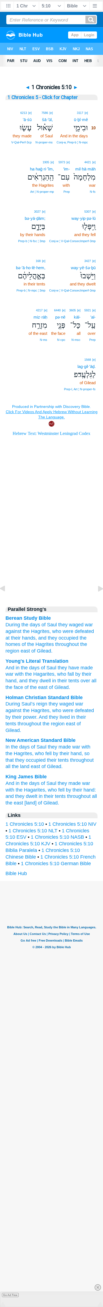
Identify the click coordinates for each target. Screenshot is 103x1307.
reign (41, 704)
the (26, 710)
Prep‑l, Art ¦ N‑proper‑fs (80, 389)
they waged (70, 624)
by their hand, (68, 753)
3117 (80, 112)
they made (59, 747)
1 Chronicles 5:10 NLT (33, 830)
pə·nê (60, 317)
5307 (87, 211)
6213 (23, 112)
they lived (59, 717)
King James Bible (26, 776)
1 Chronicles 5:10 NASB (57, 837)
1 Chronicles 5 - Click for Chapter (43, 97)
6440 (57, 310)
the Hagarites (39, 674)
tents (10, 723)
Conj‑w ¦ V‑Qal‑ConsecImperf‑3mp (72, 241)
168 (38, 261)
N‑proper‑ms (44, 142)
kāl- (77, 317)
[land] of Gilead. (41, 803)
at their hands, (21, 638)
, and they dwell (33, 680)
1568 (87, 359)
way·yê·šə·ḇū (83, 267)
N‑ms (43, 339)
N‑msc (75, 339)
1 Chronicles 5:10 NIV (72, 824)
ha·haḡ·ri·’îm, (42, 169)
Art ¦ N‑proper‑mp (42, 191)
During (12, 704)
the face (14, 687)
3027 (37, 211)
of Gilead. (41, 651)
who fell (43, 753)
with (18, 674)
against (13, 631)
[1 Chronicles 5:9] (7, 601)
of (79, 723)
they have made (74, 667)
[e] (86, 112)
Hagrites (40, 710)
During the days (22, 624)
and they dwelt (21, 796)
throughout (67, 644)
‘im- (66, 169)
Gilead (12, 730)
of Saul (49, 624)
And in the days (22, 667)
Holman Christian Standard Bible (44, 697)
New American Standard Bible (40, 740)
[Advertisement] (51, 553)
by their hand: (81, 790)
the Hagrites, (37, 631)
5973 (62, 162)
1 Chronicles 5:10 (24, 824)
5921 (87, 310)
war (89, 624)
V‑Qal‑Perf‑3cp (21, 142)
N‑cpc (61, 339)
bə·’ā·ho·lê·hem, (30, 267)
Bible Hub (16, 873)
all (93, 680)
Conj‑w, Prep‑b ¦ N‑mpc (72, 142)
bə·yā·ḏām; (35, 218)
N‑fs (93, 191)
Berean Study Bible (28, 618)
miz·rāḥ (40, 317)
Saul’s (28, 704)
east (25, 651)
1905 (46, 162)
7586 (44, 112)
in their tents (65, 680)
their (17, 717)
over (84, 680)
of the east (35, 687)
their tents (58, 760)
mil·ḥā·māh (85, 169)
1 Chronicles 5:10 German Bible (56, 863)
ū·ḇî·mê (81, 119)
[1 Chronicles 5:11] (96, 601)
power (29, 717)
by (8, 717)
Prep (66, 191)
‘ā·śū (27, 119)
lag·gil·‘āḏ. (86, 366)
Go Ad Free (10, 1295)
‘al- (93, 317)
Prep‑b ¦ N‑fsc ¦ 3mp (31, 241)
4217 (39, 310)
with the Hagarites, (25, 790)
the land (20, 766)
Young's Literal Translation (36, 661)
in (73, 717)
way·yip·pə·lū (83, 218)
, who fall (64, 674)
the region (54, 723)
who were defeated (73, 631)
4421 (87, 162)
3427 (87, 261)
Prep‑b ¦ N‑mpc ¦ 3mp (30, 290)
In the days (17, 747)
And (43, 717)
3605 (72, 310)
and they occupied (58, 638)
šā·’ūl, (47, 119)
